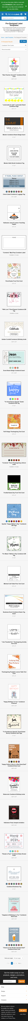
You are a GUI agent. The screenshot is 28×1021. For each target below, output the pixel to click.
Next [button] (19, 963)
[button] (2, 14)
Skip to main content (6, 8)
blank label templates (15, 30)
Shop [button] (2, 987)
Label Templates (9, 37)
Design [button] (3, 991)
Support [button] (3, 995)
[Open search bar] (6, 14)
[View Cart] (25, 14)
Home (2, 37)
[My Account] (21, 14)
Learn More (23, 1014)
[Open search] (25, 18)
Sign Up (22, 981)
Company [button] (3, 1000)
